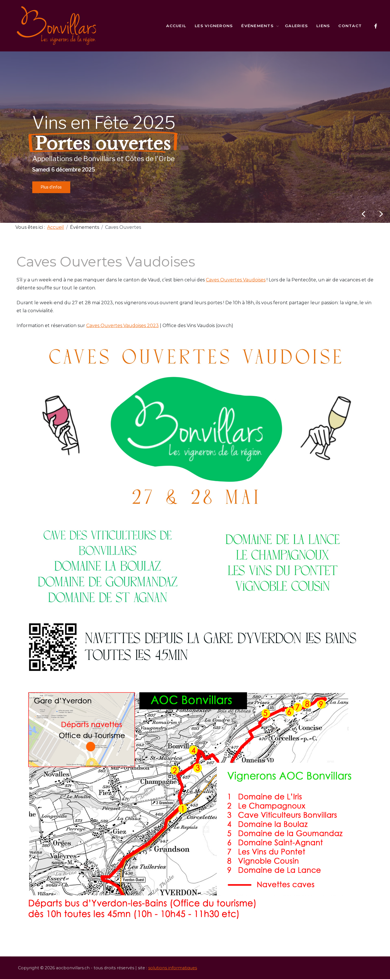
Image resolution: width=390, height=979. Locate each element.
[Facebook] (375, 26)
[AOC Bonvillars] (57, 26)
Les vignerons (214, 25)
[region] (195, 137)
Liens (323, 25)
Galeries (296, 25)
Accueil (176, 25)
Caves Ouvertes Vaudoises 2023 (122, 325)
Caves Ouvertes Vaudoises (236, 280)
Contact (350, 25)
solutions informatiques (172, 967)
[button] (381, 214)
